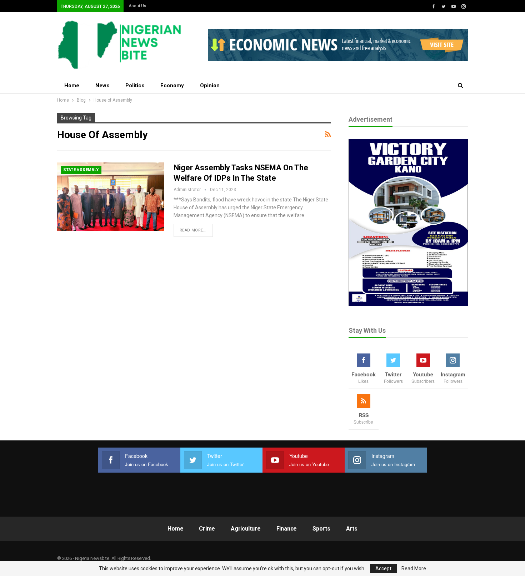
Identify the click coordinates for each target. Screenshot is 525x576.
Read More (413, 568)
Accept (383, 568)
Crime (207, 528)
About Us (137, 6)
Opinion (210, 85)
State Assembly (81, 169)
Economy (172, 85)
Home (71, 85)
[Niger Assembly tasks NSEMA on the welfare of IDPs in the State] (110, 196)
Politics (134, 85)
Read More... (193, 230)
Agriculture (246, 528)
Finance (286, 528)
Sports (321, 528)
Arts (352, 528)
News (102, 85)
